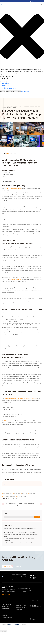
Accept (1, 91)
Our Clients (4, 610)
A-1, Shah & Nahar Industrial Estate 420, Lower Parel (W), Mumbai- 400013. (24, 590)
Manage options (5, 83)
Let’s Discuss (18, 566)
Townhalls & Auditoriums (21, 607)
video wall (9, 208)
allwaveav (8, 153)
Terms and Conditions (7, 617)
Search (6, 513)
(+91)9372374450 (8, 1)
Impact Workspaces (7, 484)
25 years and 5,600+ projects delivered (13, 188)
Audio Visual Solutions (7, 493)
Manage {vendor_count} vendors (9, 87)
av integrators (16, 493)
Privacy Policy (5, 615)
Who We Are (4, 602)
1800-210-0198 (34, 612)
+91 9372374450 (35, 600)
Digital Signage (19, 609)
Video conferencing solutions (8, 496)
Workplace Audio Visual (21, 496)
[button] (22, 36)
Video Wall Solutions (20, 611)
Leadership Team (5, 608)
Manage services (5, 85)
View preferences (9, 91)
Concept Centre (32, 493)
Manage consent (3, 631)
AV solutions (24, 493)
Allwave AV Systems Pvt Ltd (13, 624)
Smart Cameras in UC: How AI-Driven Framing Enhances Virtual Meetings (19, 532)
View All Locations (6, 594)
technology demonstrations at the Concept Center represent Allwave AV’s (20, 398)
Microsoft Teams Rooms (17, 324)
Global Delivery (5, 606)
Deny (4, 91)
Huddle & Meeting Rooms (21, 605)
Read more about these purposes (9, 88)
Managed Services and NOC (15, 279)
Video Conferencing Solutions (20, 603)
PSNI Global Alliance (8, 420)
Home (4, 107)
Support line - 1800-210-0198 (36, 1)
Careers (4, 613)
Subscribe (33, 619)
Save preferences (17, 91)
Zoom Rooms (27, 324)
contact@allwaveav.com (22, 1)
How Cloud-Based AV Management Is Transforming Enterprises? (18, 542)
